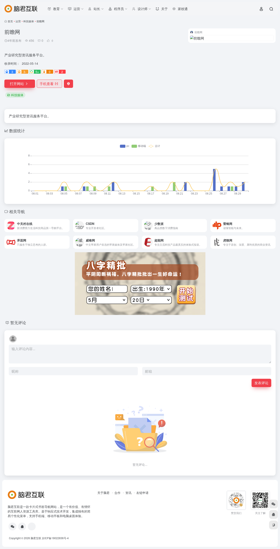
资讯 (128, 492)
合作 (117, 492)
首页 (10, 21)
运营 (18, 21)
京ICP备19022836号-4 (55, 538)
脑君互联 (36, 538)
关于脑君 (103, 492)
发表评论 (261, 382)
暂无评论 (18, 322)
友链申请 (142, 492)
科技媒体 (28, 21)
